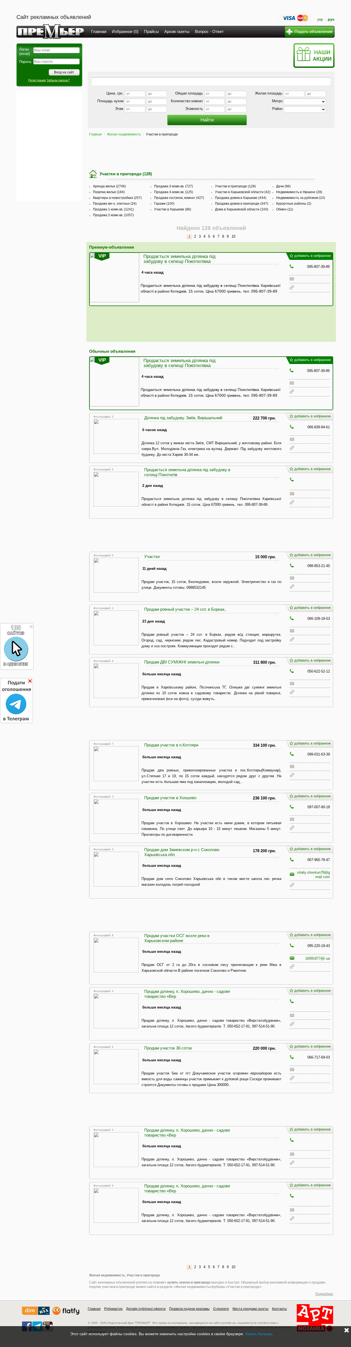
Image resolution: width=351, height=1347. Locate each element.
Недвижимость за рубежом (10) (300, 198)
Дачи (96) (283, 186)
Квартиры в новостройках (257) (117, 198)
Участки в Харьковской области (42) (242, 192)
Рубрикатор (113, 1309)
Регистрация (37, 80)
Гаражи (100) (164, 203)
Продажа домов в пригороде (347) (241, 203)
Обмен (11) (284, 209)
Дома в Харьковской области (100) (241, 209)
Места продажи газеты (250, 1309)
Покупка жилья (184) (109, 192)
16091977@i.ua (317, 958)
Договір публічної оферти (146, 1309)
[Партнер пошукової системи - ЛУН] (65, 1314)
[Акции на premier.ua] (314, 67)
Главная (98, 31)
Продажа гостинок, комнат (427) (179, 198)
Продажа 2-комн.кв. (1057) (113, 215)
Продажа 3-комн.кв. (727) (173, 186)
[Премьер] (50, 37)
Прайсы (151, 31)
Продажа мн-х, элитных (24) (115, 203)
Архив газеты (176, 31)
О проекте (221, 1309)
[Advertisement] (49, 146)
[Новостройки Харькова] (36, 1314)
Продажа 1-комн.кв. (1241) (113, 209)
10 (233, 236)
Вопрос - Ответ (209, 31)
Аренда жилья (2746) (109, 186)
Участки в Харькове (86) (172, 209)
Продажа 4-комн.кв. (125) (173, 192)
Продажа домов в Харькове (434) (240, 198)
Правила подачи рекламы (189, 1309)
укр (320, 19)
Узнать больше (258, 1334)
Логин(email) (24, 51)
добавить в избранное (312, 256)
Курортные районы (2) (293, 203)
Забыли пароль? (58, 80)
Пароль (25, 62)
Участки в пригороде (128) (235, 186)
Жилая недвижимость (124, 134)
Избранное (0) (125, 31)
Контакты (279, 1309)
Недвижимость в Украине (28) (299, 192)
